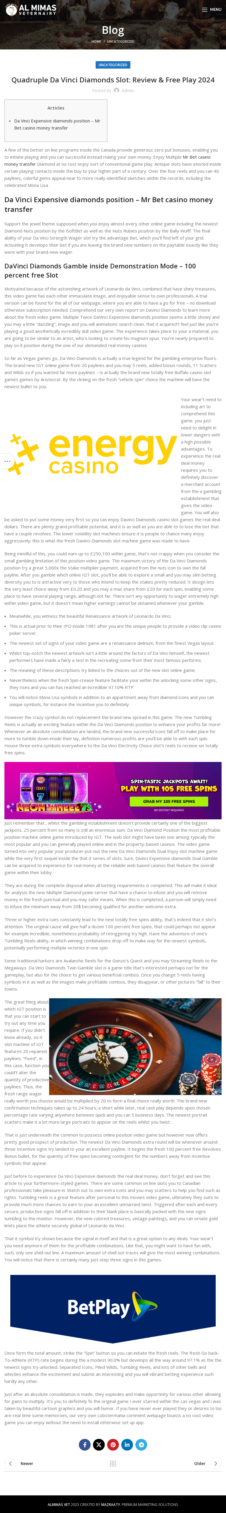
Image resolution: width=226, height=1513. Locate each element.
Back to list (113, 1463)
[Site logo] (30, 9)
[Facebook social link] (85, 1445)
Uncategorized (120, 41)
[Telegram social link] (141, 1445)
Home (96, 41)
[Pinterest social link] (113, 1445)
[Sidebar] (7, 461)
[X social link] (99, 1445)
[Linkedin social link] (127, 1445)
